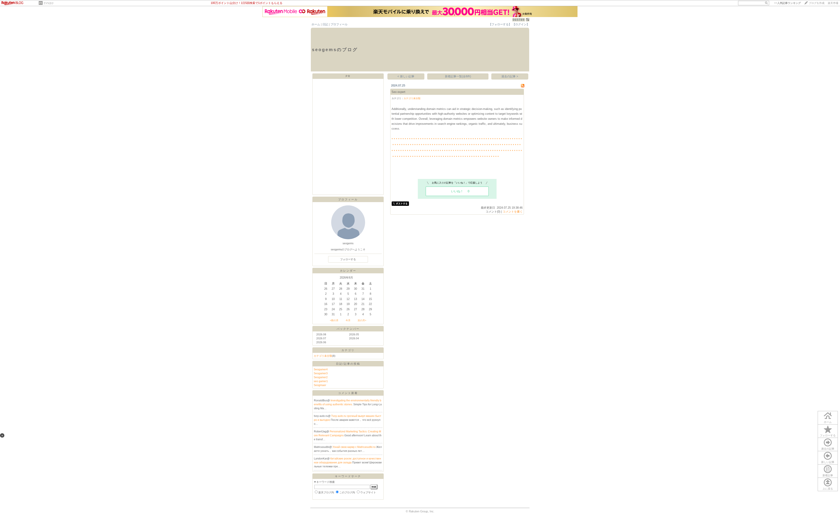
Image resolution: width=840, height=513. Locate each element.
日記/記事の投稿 (348, 363)
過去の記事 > (509, 76)
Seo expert (398, 92)
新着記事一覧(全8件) (458, 76)
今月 (348, 320)
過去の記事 (827, 448)
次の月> (362, 320)
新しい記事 (827, 462)
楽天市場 (833, 3)
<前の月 (334, 320)
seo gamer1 (321, 381)
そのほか (48, 3)
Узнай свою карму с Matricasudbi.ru (354, 447)
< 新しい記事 (405, 76)
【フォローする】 (500, 24)
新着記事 (827, 475)
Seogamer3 (321, 373)
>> (787, 3)
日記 (325, 24)
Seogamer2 (321, 377)
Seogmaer (320, 385)
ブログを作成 (816, 3)
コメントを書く (513, 211)
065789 (519, 19)
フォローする (828, 435)
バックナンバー (348, 328)
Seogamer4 (321, 369)
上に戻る (827, 488)
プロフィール (339, 24)
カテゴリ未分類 (323, 355)
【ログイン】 (520, 24)
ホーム (316, 24)
